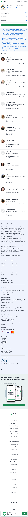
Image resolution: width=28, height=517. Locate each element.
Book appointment (14, 24)
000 (17, 48)
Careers (14, 484)
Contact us (14, 487)
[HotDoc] (3, 1)
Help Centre (14, 452)
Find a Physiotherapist (14, 425)
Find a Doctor (14, 420)
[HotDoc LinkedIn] (14, 502)
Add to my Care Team (14, 7)
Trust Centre (14, 495)
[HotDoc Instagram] (16, 502)
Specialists (14, 469)
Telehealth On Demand (14, 446)
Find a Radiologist (14, 444)
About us (14, 482)
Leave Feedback (14, 454)
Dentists (14, 467)
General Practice (14, 461)
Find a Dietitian (14, 436)
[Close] (1, 513)
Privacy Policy (14, 492)
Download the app (14, 405)
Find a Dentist (14, 423)
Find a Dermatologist (14, 441)
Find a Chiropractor (14, 431)
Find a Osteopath (14, 439)
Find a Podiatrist (14, 428)
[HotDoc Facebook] (11, 502)
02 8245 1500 (6, 287)
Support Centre (14, 474)
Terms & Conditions (14, 489)
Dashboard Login (14, 472)
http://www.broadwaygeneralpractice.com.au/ (13, 290)
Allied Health (14, 464)
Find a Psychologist (14, 433)
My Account (14, 449)
